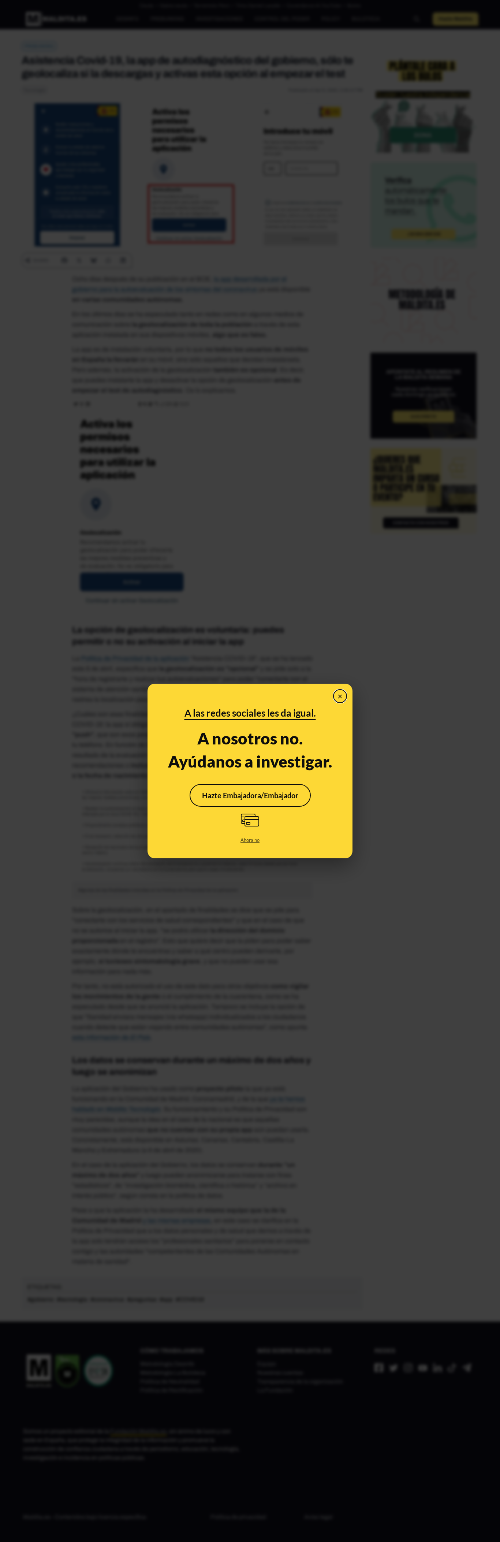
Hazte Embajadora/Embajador (250, 795)
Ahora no (250, 840)
